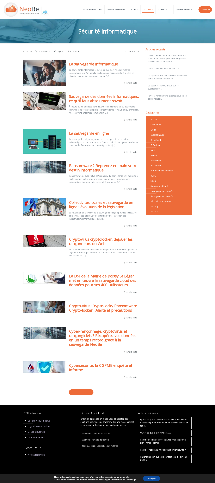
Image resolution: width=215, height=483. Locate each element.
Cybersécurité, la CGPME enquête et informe (100, 367)
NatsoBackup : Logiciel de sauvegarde (100, 445)
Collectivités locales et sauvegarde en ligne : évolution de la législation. (101, 204)
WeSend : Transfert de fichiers (96, 433)
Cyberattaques (157, 134)
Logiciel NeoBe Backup (39, 426)
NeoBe (153, 155)
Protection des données (161, 170)
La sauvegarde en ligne (89, 133)
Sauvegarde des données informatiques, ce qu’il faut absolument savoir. (104, 98)
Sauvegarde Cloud (159, 186)
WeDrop (154, 206)
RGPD (153, 175)
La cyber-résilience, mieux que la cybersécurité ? (163, 87)
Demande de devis (36, 437)
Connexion (205, 9)
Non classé (155, 160)
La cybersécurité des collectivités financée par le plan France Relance (168, 77)
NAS (152, 150)
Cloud (153, 129)
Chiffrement (156, 124)
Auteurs (73, 51)
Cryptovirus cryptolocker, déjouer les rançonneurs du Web (101, 241)
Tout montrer (133, 51)
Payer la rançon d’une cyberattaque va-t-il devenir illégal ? (167, 97)
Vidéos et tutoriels (36, 431)
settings (132, 479)
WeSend (154, 211)
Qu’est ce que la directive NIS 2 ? (163, 68)
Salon (153, 180)
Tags (59, 51)
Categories (43, 51)
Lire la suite (131, 82)
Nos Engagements (36, 454)
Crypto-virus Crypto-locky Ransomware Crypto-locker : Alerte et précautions (103, 308)
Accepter (152, 478)
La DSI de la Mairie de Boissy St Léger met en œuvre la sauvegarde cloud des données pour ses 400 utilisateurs (102, 280)
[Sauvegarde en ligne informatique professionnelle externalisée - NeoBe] (26, 9)
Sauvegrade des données (162, 196)
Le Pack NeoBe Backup (39, 420)
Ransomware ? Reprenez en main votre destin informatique (103, 168)
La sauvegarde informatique (93, 64)
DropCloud (155, 140)
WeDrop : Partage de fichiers (95, 439)
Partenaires (155, 165)
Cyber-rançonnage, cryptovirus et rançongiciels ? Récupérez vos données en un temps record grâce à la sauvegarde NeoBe (102, 338)
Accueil (153, 119)
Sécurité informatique (160, 201)
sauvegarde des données (162, 191)
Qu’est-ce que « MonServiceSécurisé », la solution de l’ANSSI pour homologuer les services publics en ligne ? (167, 58)
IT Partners (155, 145)
